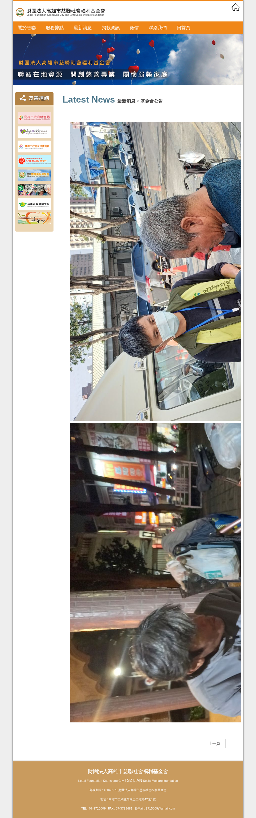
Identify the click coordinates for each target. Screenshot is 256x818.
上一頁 (214, 743)
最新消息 (83, 27)
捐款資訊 (111, 27)
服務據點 (55, 27)
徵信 (134, 27)
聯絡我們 (158, 27)
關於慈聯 (27, 27)
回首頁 (183, 27)
